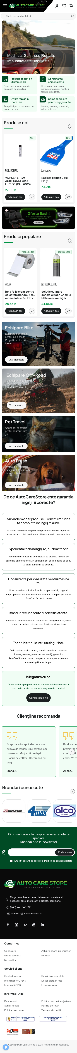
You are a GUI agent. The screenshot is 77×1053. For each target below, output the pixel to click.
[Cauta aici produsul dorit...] (72, 16)
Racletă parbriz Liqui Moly (54, 179)
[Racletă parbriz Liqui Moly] (56, 151)
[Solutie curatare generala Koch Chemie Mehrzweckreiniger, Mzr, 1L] (56, 264)
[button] (15, 197)
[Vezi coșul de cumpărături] (71, 6)
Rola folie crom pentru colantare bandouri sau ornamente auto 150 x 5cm (20, 295)
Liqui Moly (46, 170)
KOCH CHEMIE (49, 284)
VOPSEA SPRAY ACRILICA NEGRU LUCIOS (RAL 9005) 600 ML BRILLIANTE (18, 181)
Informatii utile (13, 993)
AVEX (8, 284)
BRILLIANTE (11, 170)
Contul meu (12, 943)
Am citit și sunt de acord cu (43, 860)
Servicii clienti (13, 968)
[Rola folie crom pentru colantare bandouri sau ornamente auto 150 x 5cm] (20, 264)
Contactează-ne (38, 697)
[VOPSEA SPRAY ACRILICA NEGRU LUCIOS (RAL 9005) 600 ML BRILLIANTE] (20, 151)
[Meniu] (5, 6)
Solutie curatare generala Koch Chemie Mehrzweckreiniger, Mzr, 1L (56, 295)
